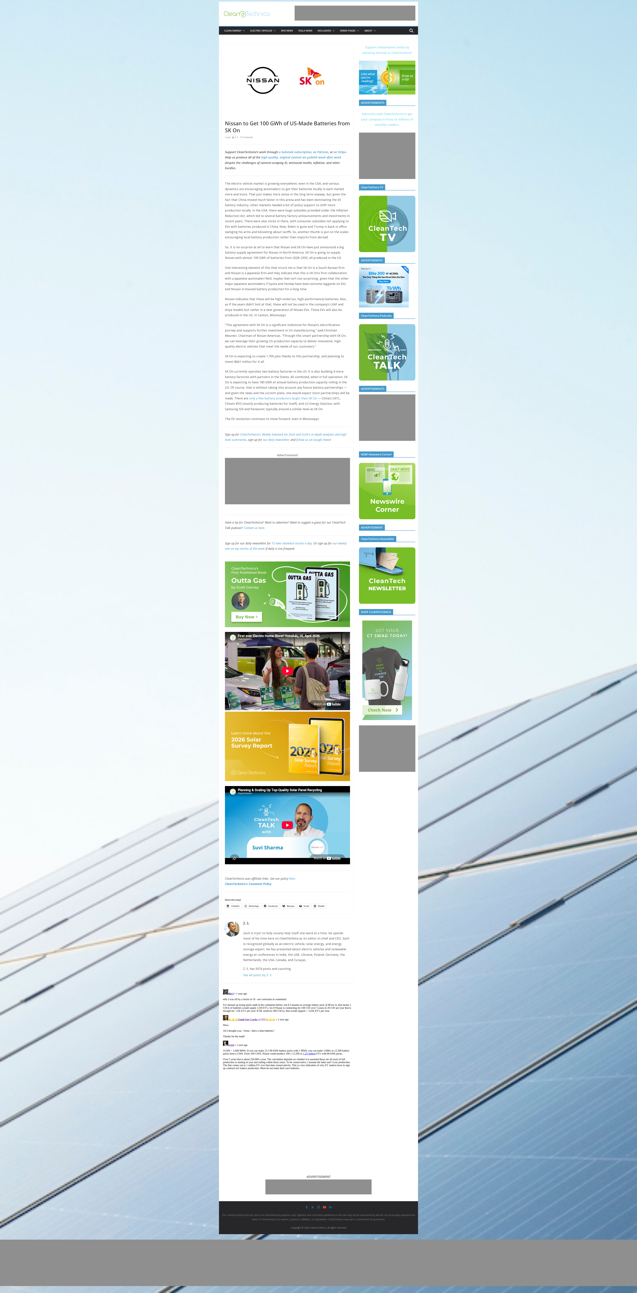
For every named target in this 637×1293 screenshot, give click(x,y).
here (292, 879)
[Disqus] (287, 1029)
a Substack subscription (295, 152)
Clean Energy (232, 30)
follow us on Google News (313, 440)
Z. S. (237, 137)
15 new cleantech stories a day (292, 543)
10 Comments (246, 137)
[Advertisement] (355, 13)
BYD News (287, 30)
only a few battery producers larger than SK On (283, 398)
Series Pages (347, 30)
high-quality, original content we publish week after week (301, 157)
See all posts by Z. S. (257, 975)
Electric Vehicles (261, 30)
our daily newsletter (276, 440)
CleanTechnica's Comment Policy (248, 884)
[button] (243, 30)
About (368, 30)
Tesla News (305, 30)
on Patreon (320, 152)
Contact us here (254, 528)
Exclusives (324, 30)
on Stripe (340, 152)
